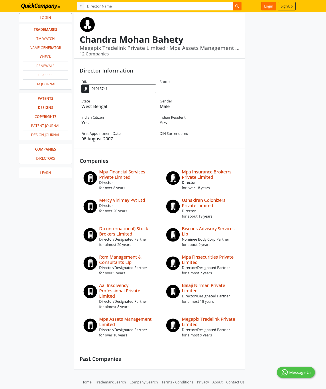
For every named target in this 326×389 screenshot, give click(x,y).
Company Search (144, 382)
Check (45, 56)
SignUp (287, 6)
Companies (45, 149)
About (217, 382)
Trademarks (45, 29)
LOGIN (45, 17)
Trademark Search (110, 382)
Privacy (203, 382)
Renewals (45, 65)
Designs (45, 107)
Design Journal (45, 134)
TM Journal (45, 84)
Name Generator (45, 47)
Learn (45, 172)
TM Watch (45, 38)
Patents (45, 98)
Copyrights (46, 116)
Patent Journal (45, 125)
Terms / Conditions (177, 382)
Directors (45, 158)
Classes (45, 75)
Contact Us (235, 382)
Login (268, 6)
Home (86, 382)
